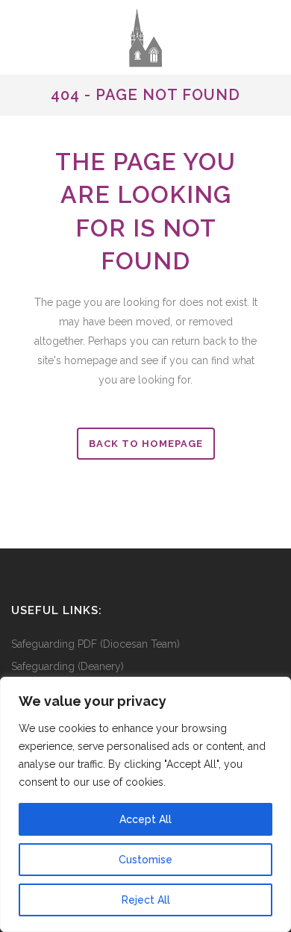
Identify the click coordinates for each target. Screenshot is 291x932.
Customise (145, 860)
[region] (145, 804)
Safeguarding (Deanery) (67, 666)
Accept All (145, 819)
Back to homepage (146, 443)
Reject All (146, 900)
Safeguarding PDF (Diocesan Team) (95, 644)
